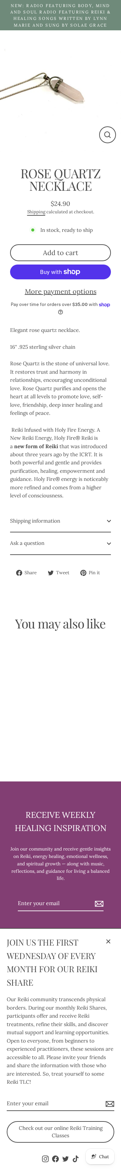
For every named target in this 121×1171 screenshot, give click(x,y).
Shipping (36, 212)
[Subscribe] (109, 1104)
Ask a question (27, 543)
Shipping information (35, 521)
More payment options (60, 291)
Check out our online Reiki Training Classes (61, 1132)
